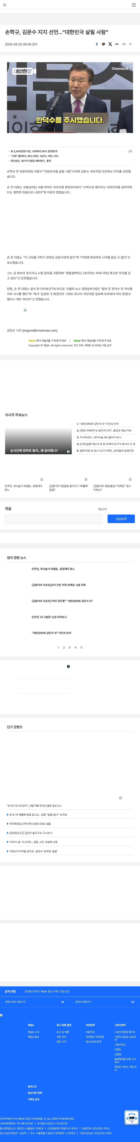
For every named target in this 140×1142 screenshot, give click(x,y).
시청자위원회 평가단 (125, 1032)
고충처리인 (120, 1044)
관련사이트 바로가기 (15, 1001)
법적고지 (32, 1086)
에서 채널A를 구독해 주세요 (48, 340)
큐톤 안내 (61, 1036)
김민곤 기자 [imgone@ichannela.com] (32, 330)
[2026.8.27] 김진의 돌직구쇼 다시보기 (30, 833)
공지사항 (10, 991)
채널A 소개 (33, 1032)
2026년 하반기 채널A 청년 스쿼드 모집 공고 (47, 991)
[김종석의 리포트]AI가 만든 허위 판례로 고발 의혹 (59, 585)
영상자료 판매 (35, 1093)
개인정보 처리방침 (95, 1036)
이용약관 (90, 1032)
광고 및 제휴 (63, 1032)
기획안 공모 (34, 1099)
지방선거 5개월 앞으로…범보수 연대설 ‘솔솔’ (33, 851)
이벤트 (118, 1049)
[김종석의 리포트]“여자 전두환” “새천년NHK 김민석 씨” (62, 601)
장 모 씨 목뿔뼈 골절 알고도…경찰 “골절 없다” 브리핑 (38, 814)
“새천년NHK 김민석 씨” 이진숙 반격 (51, 633)
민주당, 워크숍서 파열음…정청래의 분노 (53, 569)
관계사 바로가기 (83, 1001)
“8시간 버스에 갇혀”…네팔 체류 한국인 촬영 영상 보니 (34, 805)
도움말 (118, 1054)
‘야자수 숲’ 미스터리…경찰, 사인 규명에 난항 (33, 842)
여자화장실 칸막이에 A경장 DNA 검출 (30, 823)
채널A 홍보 (33, 1036)
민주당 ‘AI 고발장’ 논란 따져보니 (49, 617)
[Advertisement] (70, 952)
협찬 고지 (61, 1041)
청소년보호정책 (93, 1041)
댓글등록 (121, 519)
